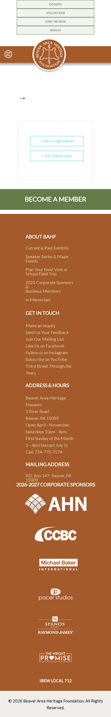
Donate (55, 4)
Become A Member (55, 199)
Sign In (55, 30)
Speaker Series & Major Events (47, 258)
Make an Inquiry (41, 325)
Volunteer (55, 13)
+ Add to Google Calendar (57, 141)
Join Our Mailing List (45, 339)
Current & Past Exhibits (47, 247)
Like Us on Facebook (45, 345)
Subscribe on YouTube (46, 359)
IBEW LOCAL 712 (56, 680)
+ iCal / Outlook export (57, 156)
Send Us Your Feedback (47, 332)
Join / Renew (55, 21)
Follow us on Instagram (47, 352)
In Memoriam (38, 299)
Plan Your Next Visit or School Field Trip (47, 271)
